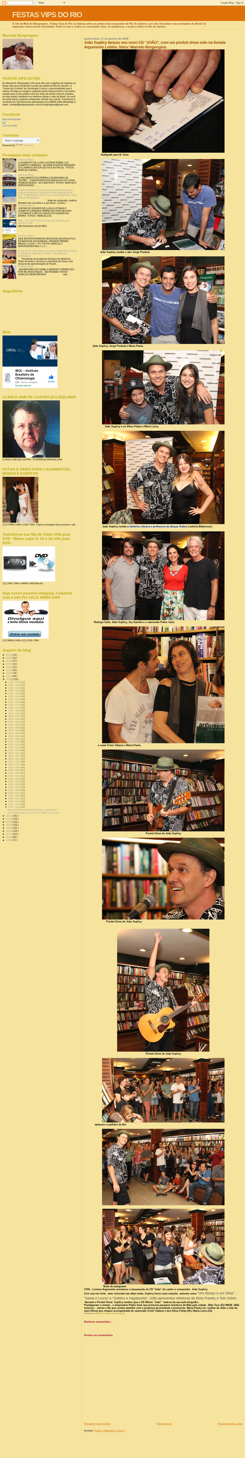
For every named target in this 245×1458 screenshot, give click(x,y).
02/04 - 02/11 (14, 798)
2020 (9, 673)
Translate (28, 145)
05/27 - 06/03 (14, 761)
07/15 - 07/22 (14, 744)
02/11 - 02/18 (14, 795)
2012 (9, 831)
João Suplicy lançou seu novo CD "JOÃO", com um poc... (34, 813)
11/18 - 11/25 (14, 699)
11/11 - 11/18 (14, 702)
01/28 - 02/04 (14, 801)
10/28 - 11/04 (14, 708)
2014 (9, 824)
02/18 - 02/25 (14, 793)
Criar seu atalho (9, 125)
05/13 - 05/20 (14, 767)
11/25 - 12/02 (14, 696)
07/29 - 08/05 (14, 739)
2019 (9, 676)
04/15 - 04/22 (14, 776)
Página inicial (164, 1423)
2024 (9, 661)
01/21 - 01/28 (14, 804)
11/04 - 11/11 (14, 705)
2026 (9, 655)
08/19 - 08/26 (14, 730)
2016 (9, 819)
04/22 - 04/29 (14, 773)
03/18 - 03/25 (14, 781)
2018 (9, 679)
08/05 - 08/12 (14, 736)
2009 (9, 840)
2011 (9, 834)
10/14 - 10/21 (14, 713)
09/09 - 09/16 (14, 722)
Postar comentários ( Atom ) (109, 1430)
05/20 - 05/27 (14, 764)
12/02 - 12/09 (14, 693)
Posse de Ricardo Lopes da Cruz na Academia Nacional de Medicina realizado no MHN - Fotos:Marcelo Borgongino (47, 253)
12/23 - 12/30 (14, 685)
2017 (9, 815)
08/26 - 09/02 (14, 728)
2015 (9, 822)
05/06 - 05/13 (14, 770)
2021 (9, 670)
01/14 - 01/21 (14, 807)
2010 (9, 837)
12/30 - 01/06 (14, 682)
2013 (9, 828)
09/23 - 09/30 (14, 719)
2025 (9, 658)
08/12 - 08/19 (14, 733)
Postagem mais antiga (230, 1423)
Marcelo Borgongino (11, 119)
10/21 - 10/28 (14, 710)
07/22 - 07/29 (14, 742)
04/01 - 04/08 (14, 779)
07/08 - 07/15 (14, 747)
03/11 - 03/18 (14, 784)
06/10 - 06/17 (14, 756)
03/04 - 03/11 (14, 787)
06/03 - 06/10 (14, 759)
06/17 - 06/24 (14, 753)
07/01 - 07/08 (14, 750)
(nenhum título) (26, 159)
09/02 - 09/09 (14, 725)
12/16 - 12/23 (14, 688)
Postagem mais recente (97, 1423)
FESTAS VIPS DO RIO (47, 15)
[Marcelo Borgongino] (4, 123)
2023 (9, 664)
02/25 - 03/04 (14, 790)
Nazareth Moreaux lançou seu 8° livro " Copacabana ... (33, 810)
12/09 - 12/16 (14, 690)
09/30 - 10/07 (14, 716)
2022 (9, 667)
